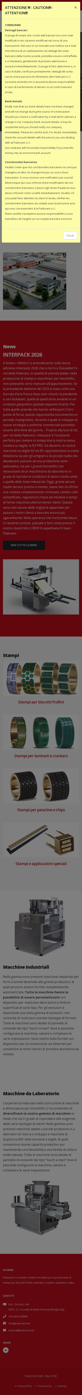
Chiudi (70, 235)
